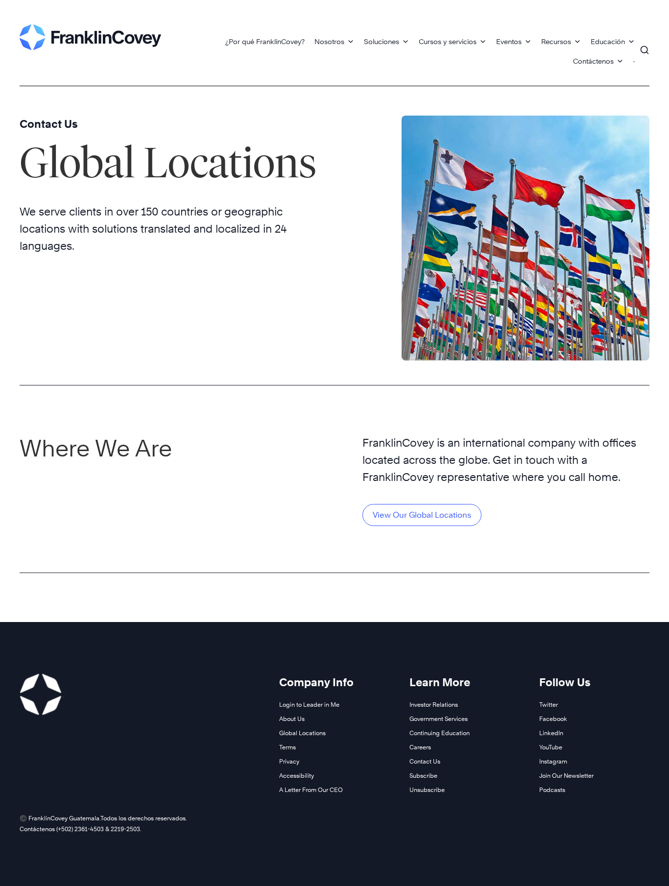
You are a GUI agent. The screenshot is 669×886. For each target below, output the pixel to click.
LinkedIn (551, 733)
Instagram (553, 761)
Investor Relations (433, 704)
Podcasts (552, 789)
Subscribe (423, 775)
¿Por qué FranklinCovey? (265, 41)
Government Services (438, 718)
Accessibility (296, 775)
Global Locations (302, 733)
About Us (292, 718)
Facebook (553, 718)
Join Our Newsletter (566, 775)
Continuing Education (439, 733)
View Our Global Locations (422, 515)
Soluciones (381, 41)
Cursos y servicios (448, 41)
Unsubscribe (427, 789)
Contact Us (49, 124)
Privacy (289, 761)
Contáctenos (593, 61)
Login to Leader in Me (309, 704)
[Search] (644, 45)
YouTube (550, 747)
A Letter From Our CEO (311, 789)
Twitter (548, 704)
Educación (608, 41)
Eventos (509, 41)
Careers (420, 747)
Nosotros (329, 41)
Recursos (556, 41)
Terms (287, 747)
